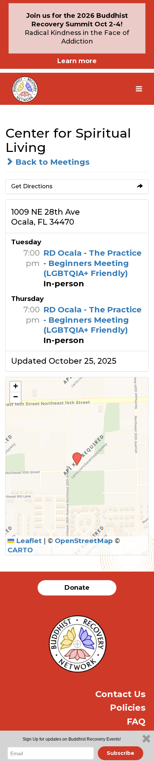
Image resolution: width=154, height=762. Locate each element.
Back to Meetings (51, 162)
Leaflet (28, 541)
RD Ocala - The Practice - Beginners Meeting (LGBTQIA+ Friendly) (92, 263)
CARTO (20, 550)
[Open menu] (138, 88)
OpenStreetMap (84, 541)
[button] (74, 454)
